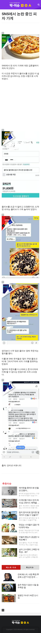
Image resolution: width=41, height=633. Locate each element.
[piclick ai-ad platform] (11, 284)
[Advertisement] (21, 29)
